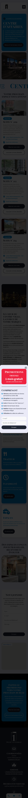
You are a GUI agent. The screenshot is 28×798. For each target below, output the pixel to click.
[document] (14, 399)
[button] (26, 368)
